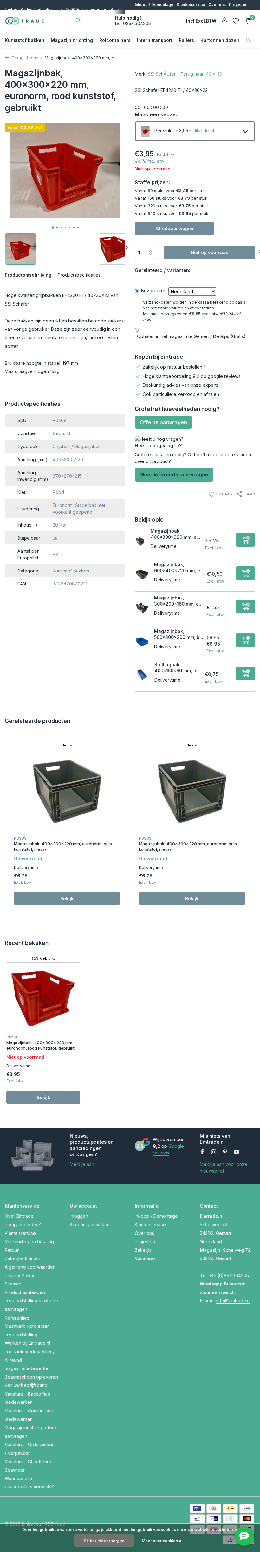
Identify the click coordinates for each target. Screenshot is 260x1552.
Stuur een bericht (218, 1292)
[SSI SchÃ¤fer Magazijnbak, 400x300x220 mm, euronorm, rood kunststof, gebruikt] (43, 997)
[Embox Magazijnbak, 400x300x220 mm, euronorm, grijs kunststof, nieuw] (67, 791)
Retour (12, 1250)
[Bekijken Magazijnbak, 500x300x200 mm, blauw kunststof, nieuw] (142, 641)
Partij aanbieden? (23, 1224)
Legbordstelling (21, 1334)
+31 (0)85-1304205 (229, 1275)
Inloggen (79, 1216)
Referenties (17, 1317)
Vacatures (162, 14)
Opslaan (223, 493)
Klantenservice (191, 4)
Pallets (186, 40)
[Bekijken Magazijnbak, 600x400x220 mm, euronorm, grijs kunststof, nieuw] (142, 574)
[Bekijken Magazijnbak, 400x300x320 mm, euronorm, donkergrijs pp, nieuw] (140, 541)
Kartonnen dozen (219, 40)
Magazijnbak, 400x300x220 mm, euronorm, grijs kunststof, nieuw (63, 846)
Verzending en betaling (29, 1241)
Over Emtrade (19, 1216)
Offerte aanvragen (174, 228)
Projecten (238, 4)
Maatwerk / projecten (27, 1326)
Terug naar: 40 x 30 (201, 74)
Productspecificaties (79, 275)
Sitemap (13, 1283)
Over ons (217, 4)
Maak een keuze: (156, 114)
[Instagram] (213, 1152)
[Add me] (245, 540)
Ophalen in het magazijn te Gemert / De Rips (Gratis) (191, 336)
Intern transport (154, 40)
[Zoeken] (78, 20)
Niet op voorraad (210, 252)
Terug (17, 57)
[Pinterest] (225, 1152)
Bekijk (67, 898)
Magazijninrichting (72, 40)
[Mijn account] (224, 20)
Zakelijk (142, 14)
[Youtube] (236, 1152)
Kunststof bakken (24, 40)
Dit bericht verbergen (104, 1540)
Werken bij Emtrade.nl (27, 1343)
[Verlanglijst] (235, 20)
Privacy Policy (19, 1275)
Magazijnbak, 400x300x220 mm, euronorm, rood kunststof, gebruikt (40, 1045)
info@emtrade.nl (233, 1300)
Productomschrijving (28, 275)
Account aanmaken (90, 1224)
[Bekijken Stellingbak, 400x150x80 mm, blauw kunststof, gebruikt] (142, 674)
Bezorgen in (154, 290)
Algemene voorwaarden (30, 1267)
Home (32, 57)
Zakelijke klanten (22, 1258)
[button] (52, 227)
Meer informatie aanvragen (174, 474)
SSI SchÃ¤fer (162, 74)
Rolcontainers (115, 40)
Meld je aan (82, 1164)
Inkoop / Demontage (154, 4)
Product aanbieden (25, 1292)
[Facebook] (202, 1152)
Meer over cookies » (161, 1540)
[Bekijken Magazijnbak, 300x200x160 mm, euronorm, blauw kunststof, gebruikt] (142, 608)
